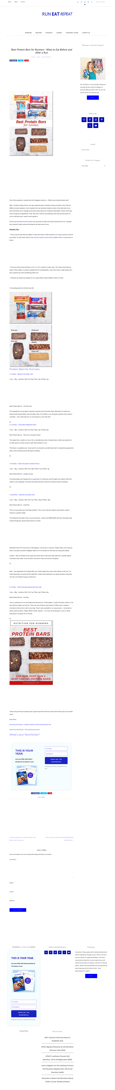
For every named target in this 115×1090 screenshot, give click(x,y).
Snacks (38, 57)
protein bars (22, 221)
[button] (26, 775)
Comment (13, 859)
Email (12, 892)
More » (93, 97)
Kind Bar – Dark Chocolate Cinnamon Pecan (25, 463)
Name (12, 883)
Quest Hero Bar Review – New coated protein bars (25, 729)
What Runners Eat (46, 57)
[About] (92, 69)
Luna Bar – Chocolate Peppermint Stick (23, 424)
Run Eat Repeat (57, 14)
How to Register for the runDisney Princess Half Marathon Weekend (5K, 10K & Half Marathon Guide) (57, 1068)
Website (12, 900)
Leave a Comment (41, 797)
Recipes (33, 57)
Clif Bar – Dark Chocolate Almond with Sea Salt (26, 587)
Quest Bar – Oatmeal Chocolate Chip (23, 494)
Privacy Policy (24, 1031)
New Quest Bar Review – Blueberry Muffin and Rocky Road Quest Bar (30, 724)
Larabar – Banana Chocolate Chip (22, 374)
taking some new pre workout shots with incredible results (44, 237)
